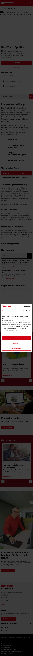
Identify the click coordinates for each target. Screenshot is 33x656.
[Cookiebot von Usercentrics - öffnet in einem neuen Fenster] (24, 306)
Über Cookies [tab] (27, 310)
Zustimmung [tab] (6, 310)
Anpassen (15, 343)
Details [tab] (17, 310)
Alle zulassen (16, 338)
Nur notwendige (16, 348)
